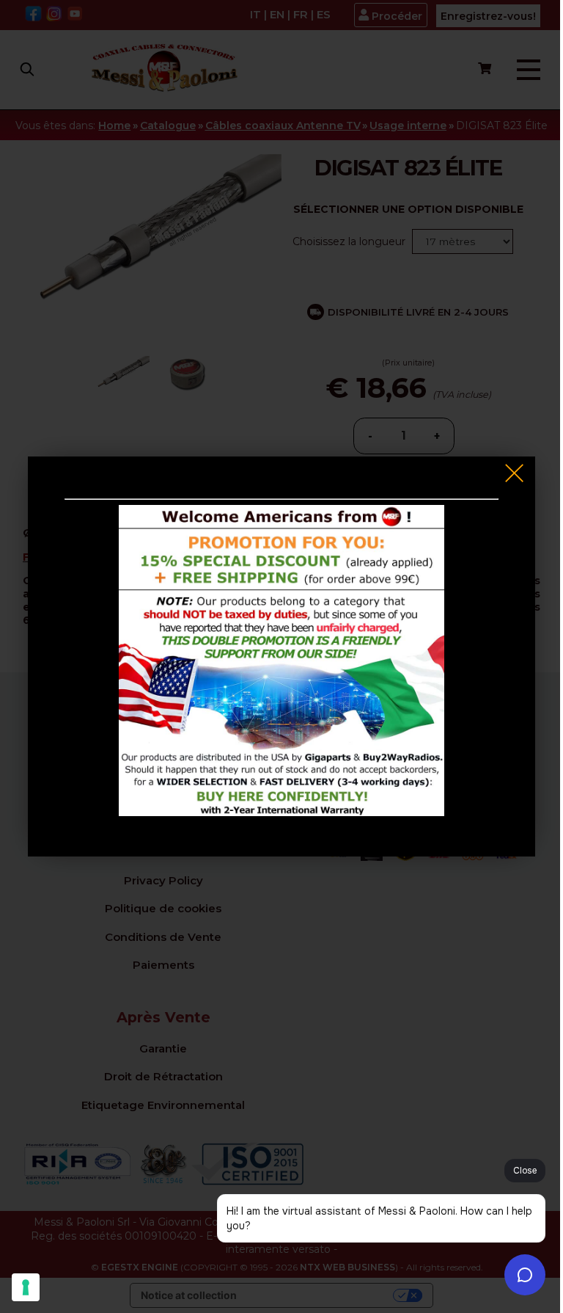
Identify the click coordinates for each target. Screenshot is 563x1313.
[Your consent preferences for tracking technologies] (26, 1287)
